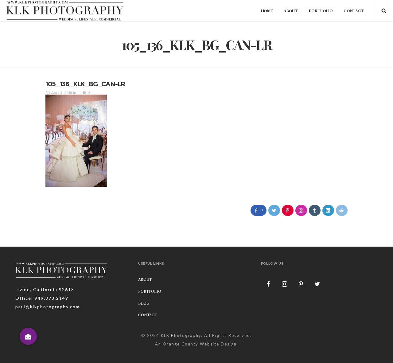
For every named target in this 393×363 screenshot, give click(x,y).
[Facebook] (268, 283)
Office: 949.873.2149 (41, 298)
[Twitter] (317, 283)
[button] (28, 336)
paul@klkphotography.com (47, 306)
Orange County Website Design (200, 344)
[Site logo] (65, 10)
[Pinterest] (301, 283)
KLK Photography (181, 335)
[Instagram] (285, 283)
